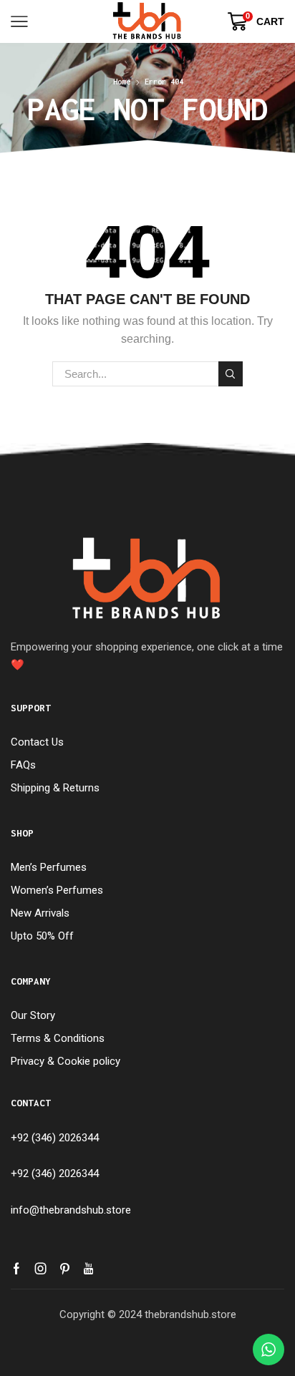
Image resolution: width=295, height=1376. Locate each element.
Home (121, 81)
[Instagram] (41, 1268)
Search (230, 373)
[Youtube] (88, 1268)
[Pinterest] (64, 1268)
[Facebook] (16, 1268)
